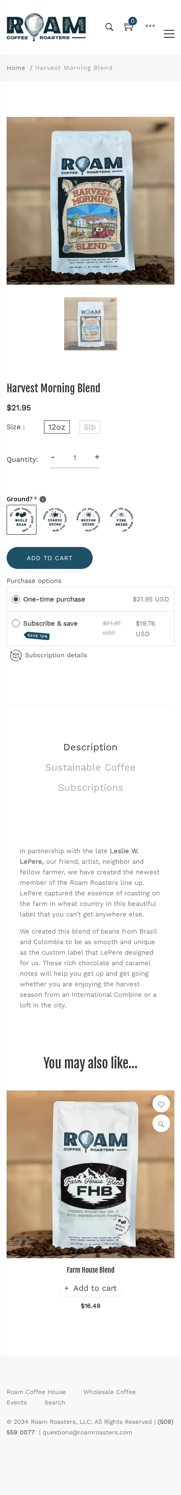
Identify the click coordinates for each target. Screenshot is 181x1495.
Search (54, 1402)
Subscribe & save (51, 629)
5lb (90, 426)
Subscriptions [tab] (90, 787)
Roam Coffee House (36, 1391)
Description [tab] (90, 747)
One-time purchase (54, 599)
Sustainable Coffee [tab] (90, 767)
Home (16, 67)
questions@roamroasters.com (87, 1432)
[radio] (16, 599)
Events (17, 1402)
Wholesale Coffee (109, 1391)
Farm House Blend (91, 1270)
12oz (56, 426)
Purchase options (34, 581)
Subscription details (56, 655)
